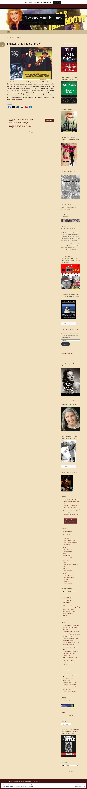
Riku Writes (65, 615)
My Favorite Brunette (68, 688)
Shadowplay (66, 568)
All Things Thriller (67, 531)
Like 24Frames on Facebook (69, 353)
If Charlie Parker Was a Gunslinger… (71, 606)
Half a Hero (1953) (72, 657)
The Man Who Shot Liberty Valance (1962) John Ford (71, 627)
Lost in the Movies (67, 551)
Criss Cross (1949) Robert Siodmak (71, 514)
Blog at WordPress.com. (12, 781)
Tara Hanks (65, 617)
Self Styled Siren (67, 562)
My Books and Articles (23, 32)
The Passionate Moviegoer (69, 574)
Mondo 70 (65, 553)
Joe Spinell (17, 125)
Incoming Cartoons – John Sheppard (71, 607)
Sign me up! (65, 344)
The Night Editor (67, 572)
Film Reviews (25, 119)
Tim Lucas (65, 579)
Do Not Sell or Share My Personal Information (30, 781)
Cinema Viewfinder (67, 535)
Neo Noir (11, 126)
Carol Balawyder (67, 600)
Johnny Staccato (67, 680)
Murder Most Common (68, 613)
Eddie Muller (66, 604)
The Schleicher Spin (67, 575)
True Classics (66, 581)
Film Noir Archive (67, 548)
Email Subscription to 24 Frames (70, 329)
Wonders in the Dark (67, 583)
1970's (15, 119)
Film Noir (20, 119)
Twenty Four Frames (43, 17)
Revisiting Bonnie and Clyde (70, 682)
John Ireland (23, 125)
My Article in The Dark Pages (70, 686)
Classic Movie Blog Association (70, 542)
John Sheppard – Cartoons (69, 611)
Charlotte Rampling (17, 122)
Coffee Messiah (66, 602)
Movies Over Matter (67, 557)
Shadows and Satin (67, 570)
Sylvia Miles (11, 127)
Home (13, 32)
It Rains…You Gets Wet (68, 609)
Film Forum (65, 546)
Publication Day (66, 673)
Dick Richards (26, 122)
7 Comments (49, 120)
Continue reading (16, 99)
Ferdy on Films (66, 544)
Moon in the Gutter (67, 555)
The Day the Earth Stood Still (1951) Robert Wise (71, 647)
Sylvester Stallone (26, 126)
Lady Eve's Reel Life (67, 549)
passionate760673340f (68, 625)
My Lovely (29, 125)
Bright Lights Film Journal (69, 591)
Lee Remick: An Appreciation (70, 505)
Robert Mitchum (17, 126)
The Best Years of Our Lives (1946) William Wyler (71, 653)
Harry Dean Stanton (23, 123)
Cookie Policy (30, 786)
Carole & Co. (66, 533)
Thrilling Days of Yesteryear (69, 577)
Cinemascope (66, 536)
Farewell (11, 123)
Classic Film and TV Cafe (69, 540)
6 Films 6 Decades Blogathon (70, 691)
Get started (57, 2)
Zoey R (64, 657)
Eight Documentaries (68, 678)
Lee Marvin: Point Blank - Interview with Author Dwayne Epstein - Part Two (71, 501)
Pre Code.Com (66, 559)
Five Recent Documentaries (69, 684)
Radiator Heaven (67, 561)
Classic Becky (66, 538)
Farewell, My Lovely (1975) (24, 43)
